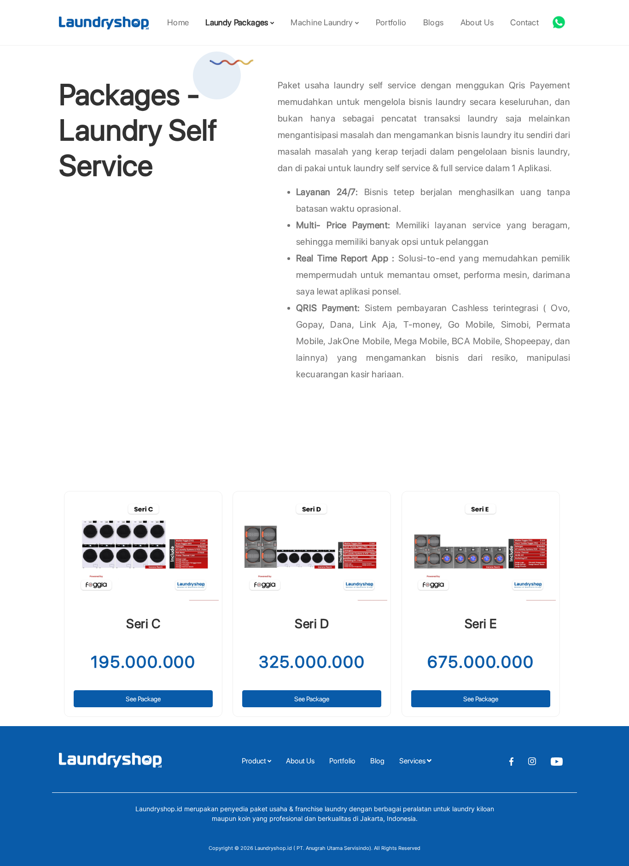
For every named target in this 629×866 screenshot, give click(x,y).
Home (178, 22)
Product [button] (255, 760)
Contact (524, 22)
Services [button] (413, 760)
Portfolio (391, 22)
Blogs (433, 22)
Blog (377, 760)
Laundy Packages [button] (237, 22)
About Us (477, 22)
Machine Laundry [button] (323, 22)
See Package (143, 699)
